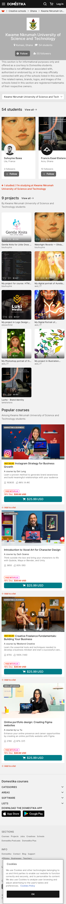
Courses (5, 836)
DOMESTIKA (16, 4)
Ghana (33, 11)
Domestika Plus (29, 840)
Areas (6, 792)
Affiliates (5, 858)
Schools (40, 836)
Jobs (22, 836)
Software (8, 797)
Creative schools (17, 11)
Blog (24, 854)
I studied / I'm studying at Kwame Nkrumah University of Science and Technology (28, 187)
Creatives (30, 836)
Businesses (16, 858)
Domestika (6, 854)
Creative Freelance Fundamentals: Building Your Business (30, 637)
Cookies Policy (27, 885)
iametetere (7, 402)
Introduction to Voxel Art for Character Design (32, 549)
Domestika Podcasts (11, 840)
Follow (24, 53)
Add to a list (10, 507)
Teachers (27, 858)
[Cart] (51, 4)
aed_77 (38, 286)
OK (33, 894)
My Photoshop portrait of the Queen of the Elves (16, 362)
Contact (16, 854)
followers (9, 169)
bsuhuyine (7, 247)
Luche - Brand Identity (13, 399)
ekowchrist (7, 325)
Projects (14, 836)
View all (29, 109)
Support (31, 854)
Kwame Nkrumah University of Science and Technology (33, 36)
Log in (60, 3)
